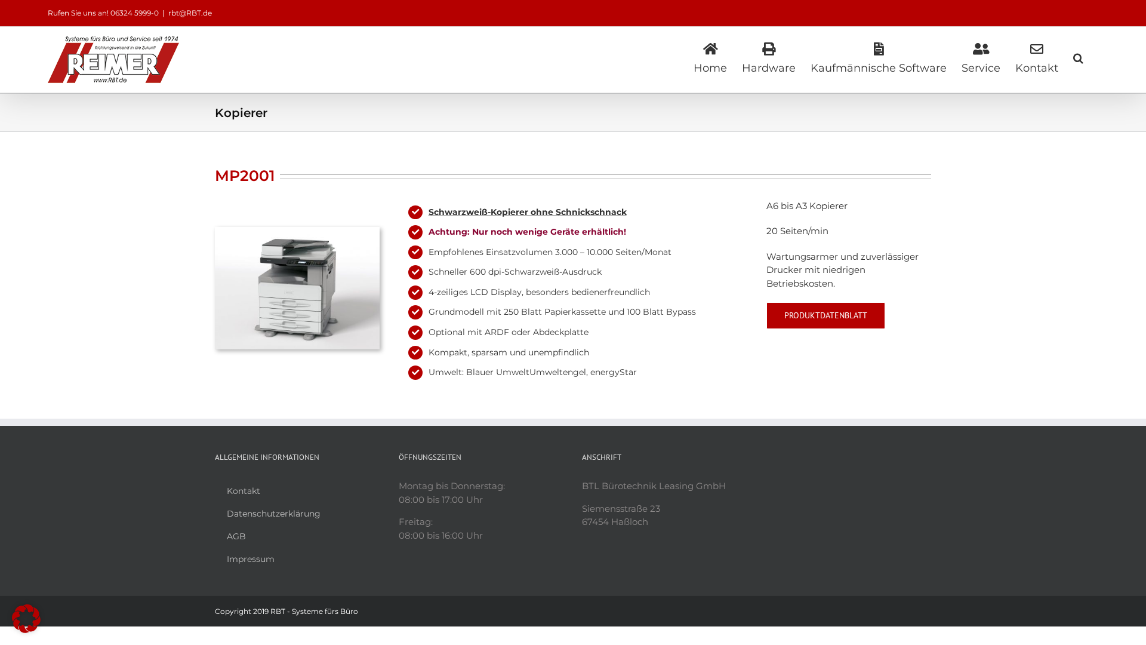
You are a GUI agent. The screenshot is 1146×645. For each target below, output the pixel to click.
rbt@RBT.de (190, 12)
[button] (1078, 57)
